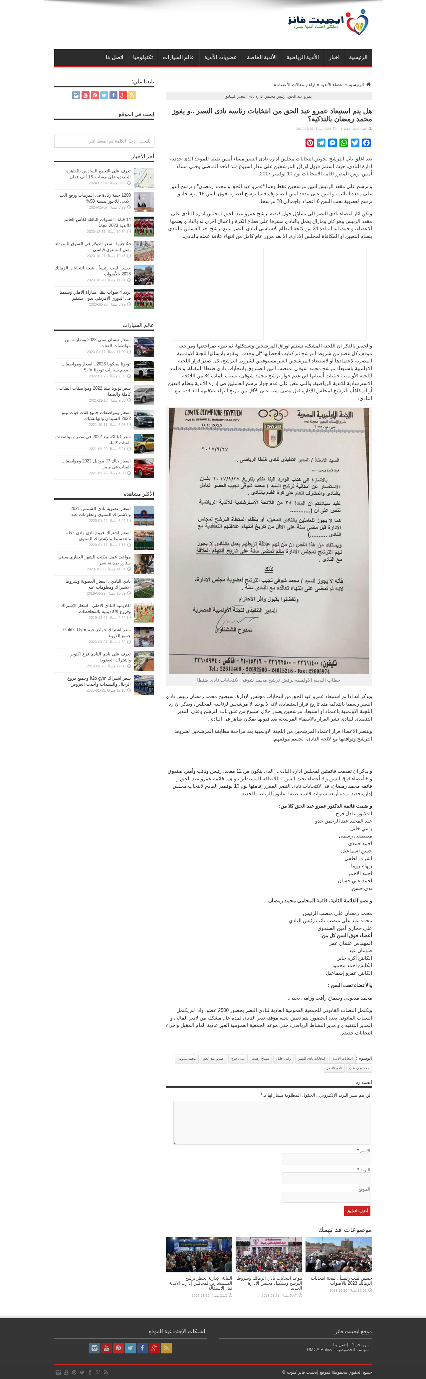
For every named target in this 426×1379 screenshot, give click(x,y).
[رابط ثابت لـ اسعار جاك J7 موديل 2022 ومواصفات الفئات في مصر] (144, 476)
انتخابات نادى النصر (311, 1058)
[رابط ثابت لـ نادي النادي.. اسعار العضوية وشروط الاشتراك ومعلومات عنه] (144, 596)
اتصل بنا (114, 57)
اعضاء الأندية (332, 84)
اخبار (334, 57)
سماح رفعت (260, 1058)
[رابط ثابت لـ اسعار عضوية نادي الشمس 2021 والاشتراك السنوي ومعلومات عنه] (144, 524)
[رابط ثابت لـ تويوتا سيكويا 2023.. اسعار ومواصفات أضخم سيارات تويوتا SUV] (144, 379)
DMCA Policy (319, 1349)
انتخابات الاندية (342, 1058)
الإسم (365, 1150)
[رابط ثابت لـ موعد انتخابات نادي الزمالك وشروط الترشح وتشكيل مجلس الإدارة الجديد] (269, 1270)
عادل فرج (238, 1058)
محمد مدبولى (187, 1058)
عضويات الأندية (220, 57)
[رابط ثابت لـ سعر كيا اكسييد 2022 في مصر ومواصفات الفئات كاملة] (144, 452)
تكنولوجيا (143, 57)
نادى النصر (334, 1068)
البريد (365, 1169)
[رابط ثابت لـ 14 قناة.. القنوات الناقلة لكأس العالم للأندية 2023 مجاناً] (144, 235)
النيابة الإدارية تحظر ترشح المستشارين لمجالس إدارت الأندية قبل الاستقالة (200, 1283)
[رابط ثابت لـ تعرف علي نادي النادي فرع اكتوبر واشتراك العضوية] (144, 669)
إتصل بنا (340, 1344)
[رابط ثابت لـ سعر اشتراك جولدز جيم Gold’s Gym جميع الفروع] (144, 645)
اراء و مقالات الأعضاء (296, 84)
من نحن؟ (360, 1344)
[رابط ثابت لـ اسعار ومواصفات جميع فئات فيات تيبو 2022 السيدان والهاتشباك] (144, 428)
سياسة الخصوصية (352, 1349)
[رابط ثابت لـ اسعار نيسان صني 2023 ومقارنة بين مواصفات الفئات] (144, 355)
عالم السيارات (178, 57)
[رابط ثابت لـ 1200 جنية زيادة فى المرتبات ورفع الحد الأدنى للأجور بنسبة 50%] (144, 210)
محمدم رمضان (359, 1068)
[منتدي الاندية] (329, 33)
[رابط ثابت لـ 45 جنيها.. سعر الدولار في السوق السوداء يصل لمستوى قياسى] (144, 259)
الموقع (364, 1189)
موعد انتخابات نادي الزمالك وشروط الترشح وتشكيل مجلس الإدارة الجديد (269, 1283)
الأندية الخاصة (262, 57)
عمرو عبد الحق (213, 1058)
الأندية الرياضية (303, 57)
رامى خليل (283, 1058)
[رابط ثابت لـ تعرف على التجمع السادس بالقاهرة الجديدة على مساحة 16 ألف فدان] (144, 186)
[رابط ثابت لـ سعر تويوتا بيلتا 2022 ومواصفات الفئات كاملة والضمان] (144, 403)
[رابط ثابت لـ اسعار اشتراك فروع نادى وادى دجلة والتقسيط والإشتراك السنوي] (144, 548)
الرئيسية (358, 57)
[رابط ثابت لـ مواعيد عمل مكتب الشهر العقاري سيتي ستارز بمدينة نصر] (144, 572)
